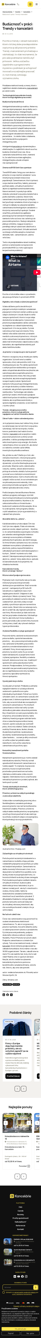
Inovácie (16, 984)
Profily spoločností (20, 1218)
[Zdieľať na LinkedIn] (4, 994)
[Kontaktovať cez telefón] (18, 4)
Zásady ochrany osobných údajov (26, 1306)
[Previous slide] (17, 1088)
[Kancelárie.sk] (8, 4)
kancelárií (6, 946)
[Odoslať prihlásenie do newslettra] (35, 1287)
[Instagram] (26, 1276)
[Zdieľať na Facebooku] (7, 994)
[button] (16, 1131)
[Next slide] (23, 1088)
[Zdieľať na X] (11, 994)
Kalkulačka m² (20, 1222)
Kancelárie (7, 984)
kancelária (17, 146)
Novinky (20, 1214)
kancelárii (14, 434)
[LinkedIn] (15, 1276)
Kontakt (20, 1229)
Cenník (20, 1211)
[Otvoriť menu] (36, 4)
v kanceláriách (32, 88)
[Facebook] (22, 1276)
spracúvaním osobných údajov (25, 1292)
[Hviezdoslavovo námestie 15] (17, 1123)
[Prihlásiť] (30, 4)
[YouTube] (18, 1276)
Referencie (20, 1225)
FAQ (20, 1207)
